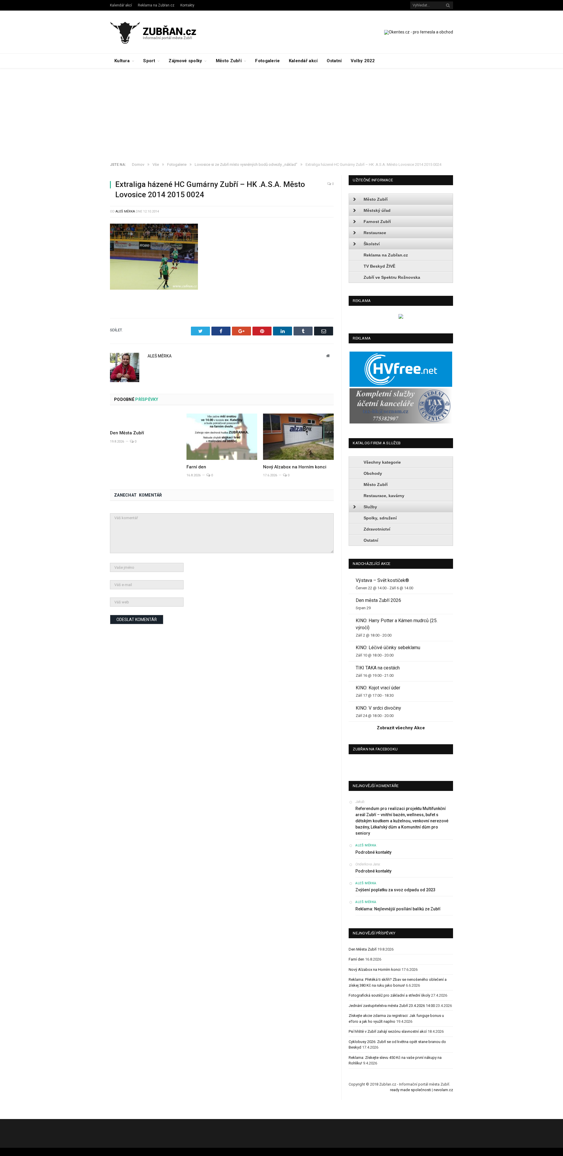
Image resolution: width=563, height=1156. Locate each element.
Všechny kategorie (382, 462)
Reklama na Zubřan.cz (156, 5)
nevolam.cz (443, 1090)
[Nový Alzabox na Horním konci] (298, 437)
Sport (149, 60)
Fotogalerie (267, 60)
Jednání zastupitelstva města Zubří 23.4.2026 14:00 (392, 1005)
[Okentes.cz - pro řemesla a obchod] (400, 317)
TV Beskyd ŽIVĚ (379, 266)
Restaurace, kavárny (384, 495)
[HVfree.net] (401, 385)
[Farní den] (221, 437)
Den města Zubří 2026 (378, 600)
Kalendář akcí (121, 5)
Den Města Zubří (127, 433)
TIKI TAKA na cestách (378, 668)
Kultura (122, 60)
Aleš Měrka (125, 211)
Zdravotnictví (377, 529)
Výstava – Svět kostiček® (382, 580)
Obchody (373, 473)
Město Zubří (229, 60)
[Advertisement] (281, 112)
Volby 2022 (363, 60)
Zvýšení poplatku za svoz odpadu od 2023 (395, 889)
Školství (372, 244)
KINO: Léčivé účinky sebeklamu (388, 647)
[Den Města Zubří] (145, 420)
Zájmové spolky (185, 60)
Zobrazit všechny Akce (401, 727)
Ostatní (334, 60)
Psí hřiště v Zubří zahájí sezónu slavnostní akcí (388, 1031)
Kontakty (187, 5)
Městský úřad (377, 210)
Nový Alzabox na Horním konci (294, 467)
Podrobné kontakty (373, 852)
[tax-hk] (401, 422)
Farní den (196, 467)
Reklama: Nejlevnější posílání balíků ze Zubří (397, 909)
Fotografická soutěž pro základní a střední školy (389, 995)
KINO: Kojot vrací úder (378, 688)
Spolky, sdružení (380, 518)
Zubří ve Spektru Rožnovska (392, 277)
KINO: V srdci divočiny (378, 708)
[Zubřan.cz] (159, 32)
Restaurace (375, 232)
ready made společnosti (410, 1090)
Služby (370, 506)
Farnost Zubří (377, 221)
